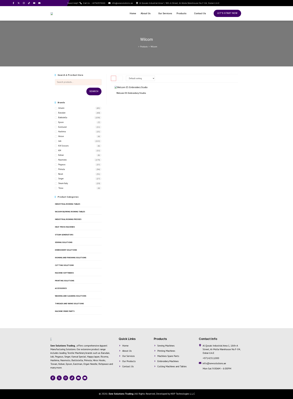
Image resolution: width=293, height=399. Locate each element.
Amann (61, 108)
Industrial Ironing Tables (67, 204)
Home (133, 13)
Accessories (61, 288)
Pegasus (61, 164)
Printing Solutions (64, 280)
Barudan (61, 112)
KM (59, 150)
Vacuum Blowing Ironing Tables (70, 211)
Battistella (62, 117)
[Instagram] (24, 3)
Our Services (165, 13)
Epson (61, 122)
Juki (59, 141)
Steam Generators (64, 234)
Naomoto (62, 160)
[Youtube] (34, 3)
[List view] (120, 78)
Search (93, 91)
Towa (60, 188)
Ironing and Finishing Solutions (70, 257)
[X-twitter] (19, 3)
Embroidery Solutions (66, 250)
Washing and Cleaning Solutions (70, 296)
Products (181, 13)
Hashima (62, 131)
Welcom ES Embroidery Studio (131, 93)
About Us (145, 13)
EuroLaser (62, 127)
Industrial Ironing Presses (68, 219)
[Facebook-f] (13, 3)
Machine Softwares (64, 273)
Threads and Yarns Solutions (69, 303)
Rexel (60, 174)
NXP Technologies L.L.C (183, 393)
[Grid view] (113, 78)
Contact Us (200, 13)
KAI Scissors (63, 145)
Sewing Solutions (63, 242)
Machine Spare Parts (64, 311)
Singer (61, 178)
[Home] (136, 46)
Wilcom (154, 46)
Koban (61, 155)
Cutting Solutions (64, 265)
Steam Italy (63, 183)
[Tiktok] (29, 3)
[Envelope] (39, 3)
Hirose (61, 136)
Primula (61, 169)
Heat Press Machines (65, 227)
